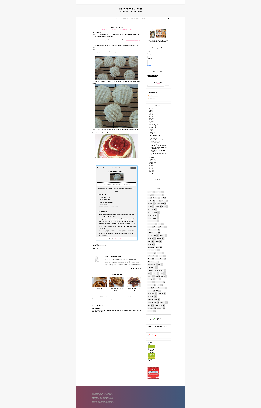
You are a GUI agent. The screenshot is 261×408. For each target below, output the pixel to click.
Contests (150, 206)
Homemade (150, 244)
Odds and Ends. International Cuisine (155, 270)
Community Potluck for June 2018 (158, 145)
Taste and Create (158, 305)
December (153, 122)
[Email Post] (97, 244)
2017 (150, 164)
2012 (150, 171)
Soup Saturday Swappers (158, 287)
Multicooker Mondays (152, 261)
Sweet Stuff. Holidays (152, 299)
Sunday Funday (151, 293)
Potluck (154, 273)
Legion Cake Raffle (152, 255)
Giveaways (162, 235)
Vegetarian (150, 311)
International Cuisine (152, 250)
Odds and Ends (151, 267)
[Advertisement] (117, 352)
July (151, 130)
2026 (150, 108)
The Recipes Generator (119, 238)
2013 (150, 170)
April (151, 157)
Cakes (157, 200)
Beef (149, 197)
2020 (150, 118)
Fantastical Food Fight (152, 229)
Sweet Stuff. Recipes (152, 302)
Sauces (157, 279)
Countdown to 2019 (152, 218)
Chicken (164, 200)
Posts (150, 95)
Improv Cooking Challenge (153, 247)
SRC (157, 290)
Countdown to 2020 (152, 221)
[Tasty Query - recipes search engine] (151, 336)
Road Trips (150, 279)
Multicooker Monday (159, 258)
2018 (150, 121)
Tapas (149, 305)
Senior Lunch (150, 284)
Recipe (161, 273)
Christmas (150, 203)
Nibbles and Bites (151, 264)
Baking (149, 194)
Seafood (150, 282)
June (151, 132)
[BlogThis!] (101, 245)
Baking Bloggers (157, 194)
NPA (159, 264)
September (153, 127)
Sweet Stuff (105, 29)
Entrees (162, 226)
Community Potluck (159, 203)
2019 (150, 119)
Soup (149, 287)
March (152, 159)
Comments (152, 98)
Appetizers (125, 18)
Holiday (149, 241)
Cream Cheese (151, 224)
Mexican (149, 258)
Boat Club (155, 197)
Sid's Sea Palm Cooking (130, 8)
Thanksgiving (151, 308)
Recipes (143, 18)
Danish (159, 224)
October (152, 126)
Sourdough (150, 290)
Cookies (164, 206)
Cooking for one (151, 209)
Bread (162, 197)
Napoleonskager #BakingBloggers (158, 147)
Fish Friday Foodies (152, 235)
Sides (158, 284)
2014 (150, 168)
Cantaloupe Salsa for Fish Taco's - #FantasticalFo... (158, 137)
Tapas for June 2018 (155, 135)
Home (117, 18)
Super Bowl (160, 293)
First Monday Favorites (152, 232)
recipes (153, 357)
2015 (150, 167)
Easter (155, 226)
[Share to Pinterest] (105, 245)
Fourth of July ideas (155, 133)
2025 (150, 110)
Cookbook (157, 206)
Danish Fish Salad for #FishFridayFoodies (155, 143)
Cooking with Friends (152, 212)
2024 (150, 111)
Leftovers (159, 253)
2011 (150, 173)
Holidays (157, 241)
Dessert (149, 226)
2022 (150, 115)
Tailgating (162, 302)
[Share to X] (103, 245)
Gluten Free (150, 238)
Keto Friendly (150, 253)
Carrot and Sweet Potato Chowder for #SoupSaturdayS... (159, 140)
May (151, 156)
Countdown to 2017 (152, 215)
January (152, 162)
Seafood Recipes (159, 282)
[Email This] (100, 245)
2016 (150, 165)
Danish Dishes (134, 18)
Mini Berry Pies (99, 288)
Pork (149, 273)
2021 (150, 116)
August (152, 129)
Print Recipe (133, 167)
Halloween (159, 238)
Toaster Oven (160, 308)
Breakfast (150, 200)
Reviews (163, 276)
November (153, 124)
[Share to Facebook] (104, 245)
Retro (157, 276)
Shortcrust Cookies (154, 148)
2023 (150, 113)
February (152, 160)
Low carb (161, 255)
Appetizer (150, 192)
